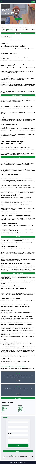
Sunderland (20, 410)
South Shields (20, 407)
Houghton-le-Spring (21, 411)
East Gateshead (18, 366)
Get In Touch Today (18, 33)
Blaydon (14, 366)
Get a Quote (17, 18)
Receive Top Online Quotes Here (18, 157)
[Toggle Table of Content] (10, 37)
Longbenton (10, 366)
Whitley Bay (20, 406)
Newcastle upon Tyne (4, 366)
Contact (33, 1)
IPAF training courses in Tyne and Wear (16, 39)
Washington (20, 409)
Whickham (3, 410)
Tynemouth (20, 408)
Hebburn (3, 412)
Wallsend (3, 411)
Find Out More (18, 236)
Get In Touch (18, 451)
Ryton (3, 409)
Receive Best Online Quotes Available (18, 95)
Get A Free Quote (18, 398)
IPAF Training (8, 29)
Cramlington (23, 366)
